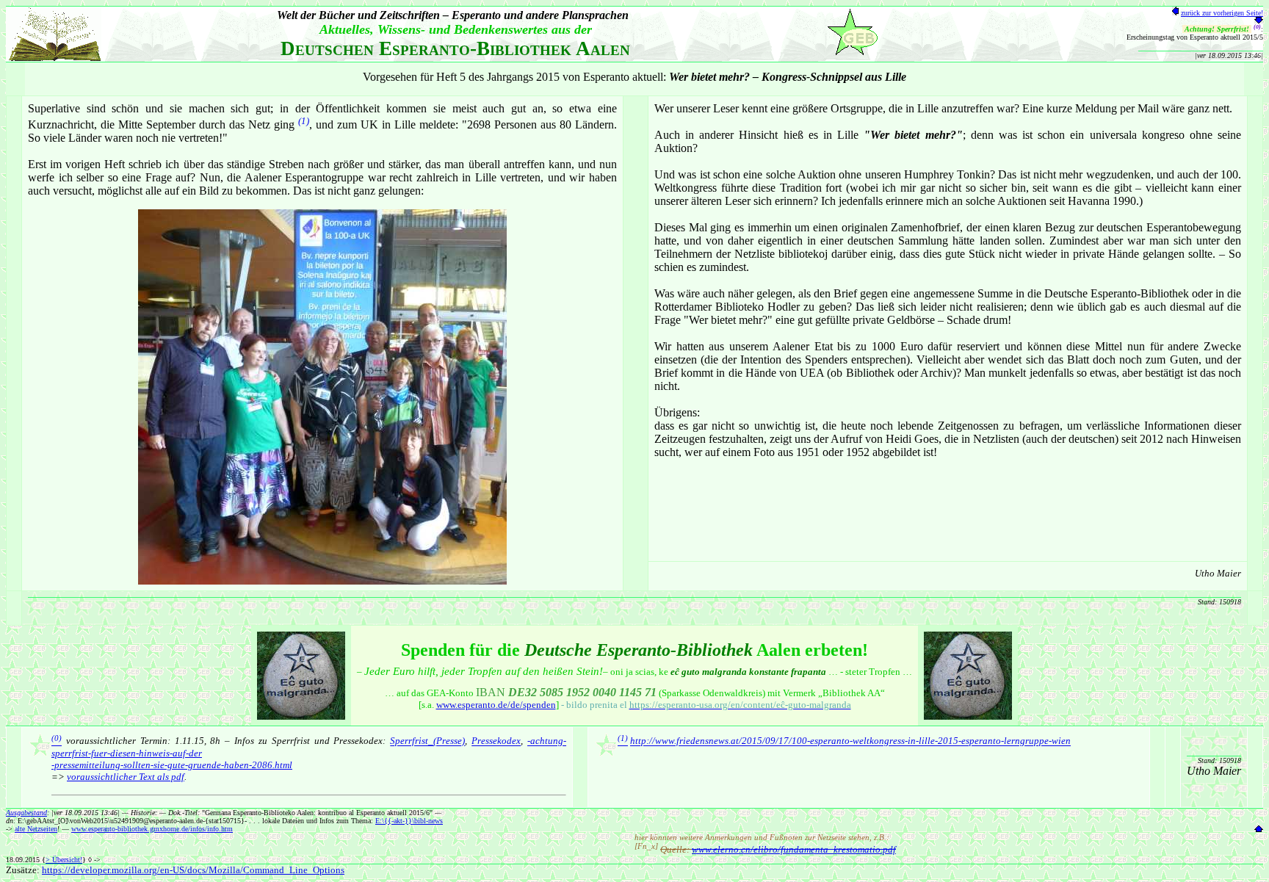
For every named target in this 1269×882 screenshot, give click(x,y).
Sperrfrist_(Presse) (427, 741)
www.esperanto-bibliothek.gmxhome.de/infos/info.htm (152, 829)
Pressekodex (496, 741)
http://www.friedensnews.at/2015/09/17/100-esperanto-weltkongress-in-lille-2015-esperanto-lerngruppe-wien (850, 741)
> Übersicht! (64, 860)
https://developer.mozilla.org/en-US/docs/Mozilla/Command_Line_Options (193, 869)
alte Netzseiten (36, 829)
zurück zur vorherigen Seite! (1222, 13)
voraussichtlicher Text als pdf (125, 776)
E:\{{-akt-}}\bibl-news (409, 821)
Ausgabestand (26, 813)
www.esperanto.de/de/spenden (496, 704)
